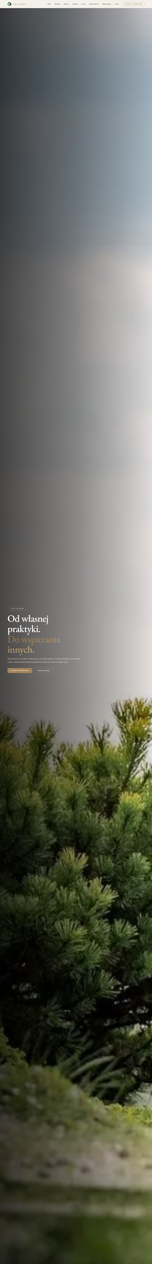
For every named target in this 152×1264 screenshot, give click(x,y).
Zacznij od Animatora (133, 4)
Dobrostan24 (94, 4)
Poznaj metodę (43, 670)
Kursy (83, 4)
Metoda (57, 4)
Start (49, 4)
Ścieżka (75, 4)
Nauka (66, 4)
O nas (117, 4)
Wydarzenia (106, 4)
